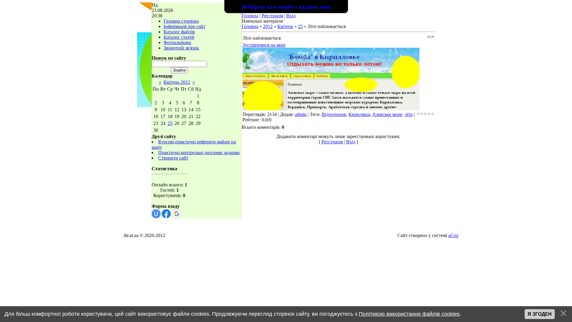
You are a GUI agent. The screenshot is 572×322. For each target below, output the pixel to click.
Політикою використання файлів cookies (409, 314)
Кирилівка (359, 114)
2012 (268, 26)
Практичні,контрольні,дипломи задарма (199, 152)
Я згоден (540, 314)
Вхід (291, 15)
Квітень (285, 26)
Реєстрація (272, 15)
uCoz (453, 235)
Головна (250, 15)
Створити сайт (173, 157)
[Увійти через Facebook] (166, 213)
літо (409, 114)
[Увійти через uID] (156, 213)
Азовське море (387, 114)
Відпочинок (334, 114)
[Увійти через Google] (176, 214)
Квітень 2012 (177, 82)
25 (170, 123)
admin (301, 114)
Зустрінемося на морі (264, 44)
